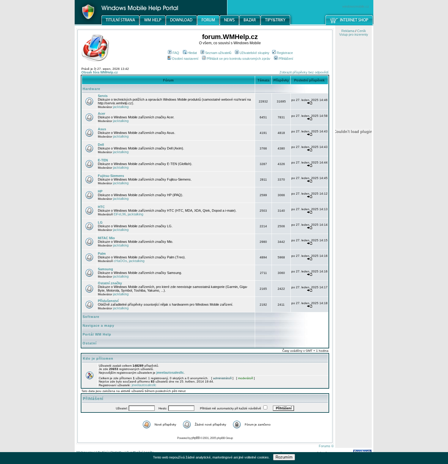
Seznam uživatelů (218, 53)
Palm (102, 253)
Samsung (105, 269)
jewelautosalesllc (170, 372)
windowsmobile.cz (355, 6)
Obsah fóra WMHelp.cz (99, 72)
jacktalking (121, 107)
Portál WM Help (97, 334)
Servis (103, 96)
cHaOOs (120, 261)
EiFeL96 (120, 214)
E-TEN (103, 160)
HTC (101, 207)
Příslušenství (108, 301)
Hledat (192, 53)
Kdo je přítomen (98, 358)
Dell (101, 144)
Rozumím (284, 457)
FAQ (175, 53)
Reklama (347, 31)
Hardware (91, 89)
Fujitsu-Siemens (111, 176)
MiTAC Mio (106, 238)
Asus (102, 129)
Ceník (361, 31)
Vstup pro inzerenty (353, 34)
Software (91, 316)
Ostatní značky (110, 283)
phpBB (195, 438)
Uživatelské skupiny (254, 53)
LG (100, 222)
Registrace (285, 53)
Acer (101, 113)
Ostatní (90, 343)
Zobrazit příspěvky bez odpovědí (304, 72)
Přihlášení (286, 58)
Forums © (326, 446)
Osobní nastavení (185, 58)
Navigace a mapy (98, 325)
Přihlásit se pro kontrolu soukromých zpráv (238, 58)
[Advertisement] (353, 318)
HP (100, 191)
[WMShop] (349, 24)
